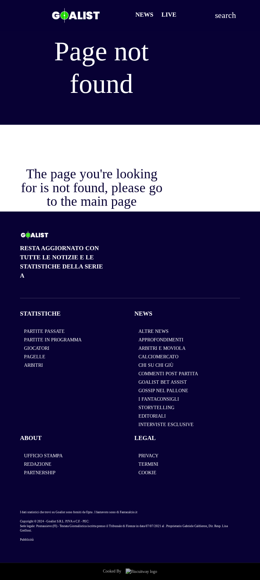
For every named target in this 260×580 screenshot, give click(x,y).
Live (168, 14)
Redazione (37, 464)
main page (109, 201)
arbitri (33, 365)
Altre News (153, 331)
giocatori (36, 348)
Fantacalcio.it (128, 512)
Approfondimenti (160, 339)
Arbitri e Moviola (162, 348)
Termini (148, 464)
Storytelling (156, 407)
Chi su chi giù (155, 365)
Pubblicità (27, 539)
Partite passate (44, 331)
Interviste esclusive (166, 424)
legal (145, 438)
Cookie (147, 472)
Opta (89, 512)
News (144, 14)
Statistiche (40, 313)
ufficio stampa (43, 455)
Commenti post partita (168, 373)
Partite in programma (53, 339)
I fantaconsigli (158, 399)
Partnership (40, 472)
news (143, 313)
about (31, 438)
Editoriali (152, 416)
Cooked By (112, 571)
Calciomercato (158, 356)
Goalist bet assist (162, 382)
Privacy (148, 455)
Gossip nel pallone (163, 390)
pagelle (34, 356)
